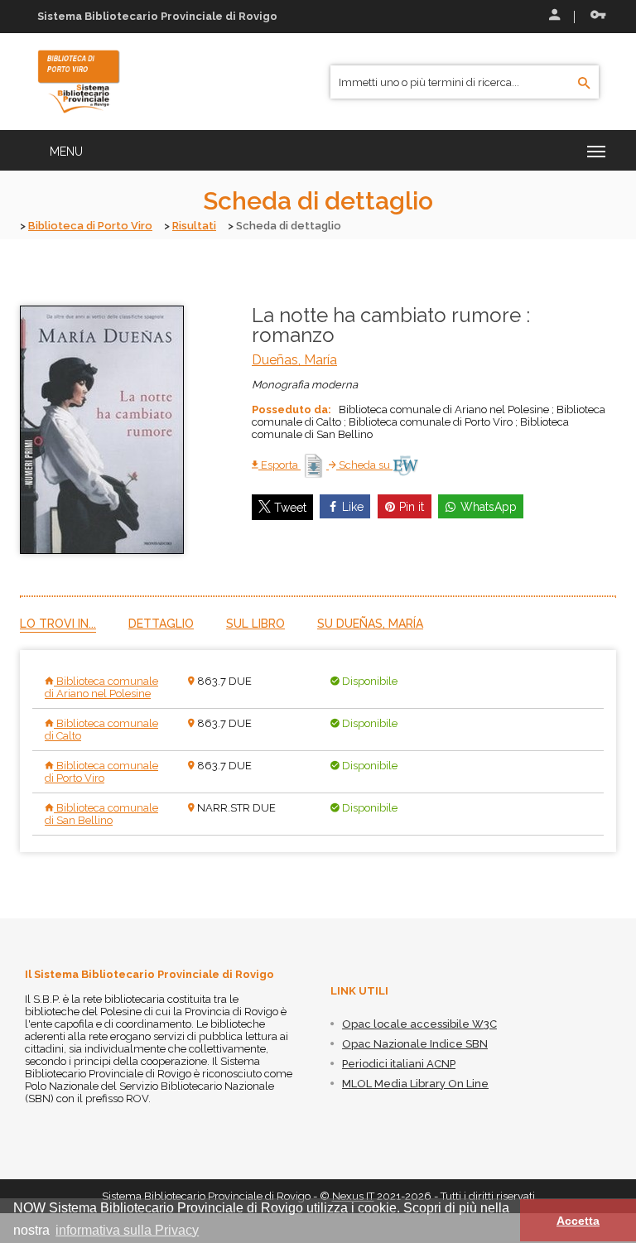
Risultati (194, 225)
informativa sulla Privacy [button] (127, 1230)
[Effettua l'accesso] (553, 16)
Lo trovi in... (58, 623)
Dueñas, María (294, 360)
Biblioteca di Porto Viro (90, 225)
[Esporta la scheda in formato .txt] (315, 465)
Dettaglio (161, 623)
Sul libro (255, 623)
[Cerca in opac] (584, 84)
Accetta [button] (578, 1220)
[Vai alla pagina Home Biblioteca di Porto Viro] (78, 80)
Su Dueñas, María (370, 623)
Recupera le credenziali (594, 16)
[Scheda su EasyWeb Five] (405, 465)
